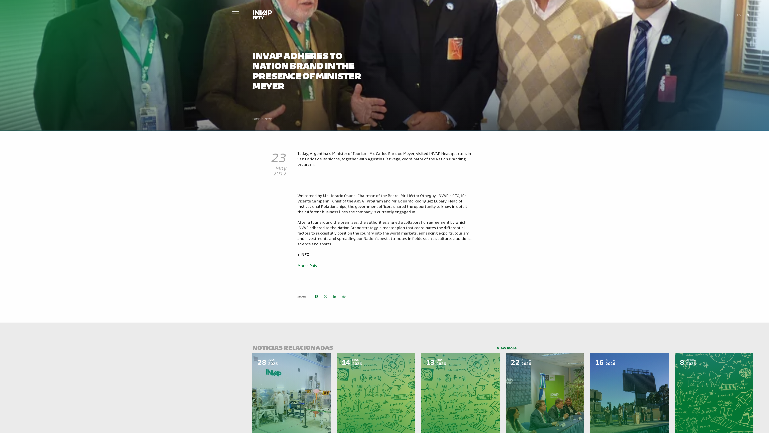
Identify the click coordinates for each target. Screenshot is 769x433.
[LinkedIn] (334, 296)
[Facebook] (316, 296)
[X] (325, 296)
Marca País (307, 265)
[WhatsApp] (343, 296)
